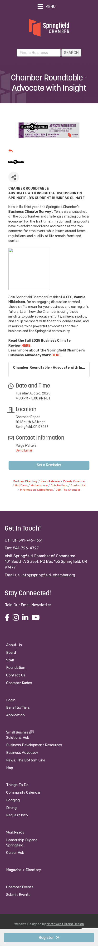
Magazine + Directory (23, 870)
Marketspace (39, 485)
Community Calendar (23, 792)
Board (11, 652)
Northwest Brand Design (65, 924)
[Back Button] (11, 151)
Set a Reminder (49, 465)
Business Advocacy (22, 752)
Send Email (24, 450)
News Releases (50, 481)
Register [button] (46, 937)
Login (10, 700)
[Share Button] (13, 177)
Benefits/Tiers (18, 707)
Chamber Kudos (19, 683)
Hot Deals (21, 485)
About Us (14, 645)
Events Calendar (74, 481)
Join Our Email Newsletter (28, 605)
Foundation (15, 667)
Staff (10, 660)
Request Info (17, 815)
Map (9, 768)
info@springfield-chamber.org (48, 575)
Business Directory (25, 481)
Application (15, 715)
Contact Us (78, 485)
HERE (25, 346)
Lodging (13, 800)
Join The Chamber (68, 489)
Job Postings (59, 485)
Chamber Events (20, 887)
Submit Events (18, 895)
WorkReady (15, 832)
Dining (11, 808)
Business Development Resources (34, 745)
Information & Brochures (36, 489)
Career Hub (15, 852)
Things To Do (17, 785)
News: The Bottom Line (25, 760)
